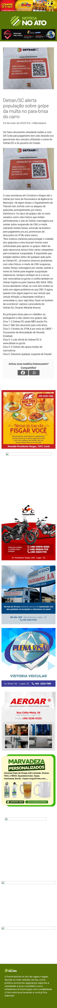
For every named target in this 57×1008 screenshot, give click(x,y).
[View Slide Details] (28, 5)
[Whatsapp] (34, 372)
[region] (28, 5)
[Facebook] (23, 372)
